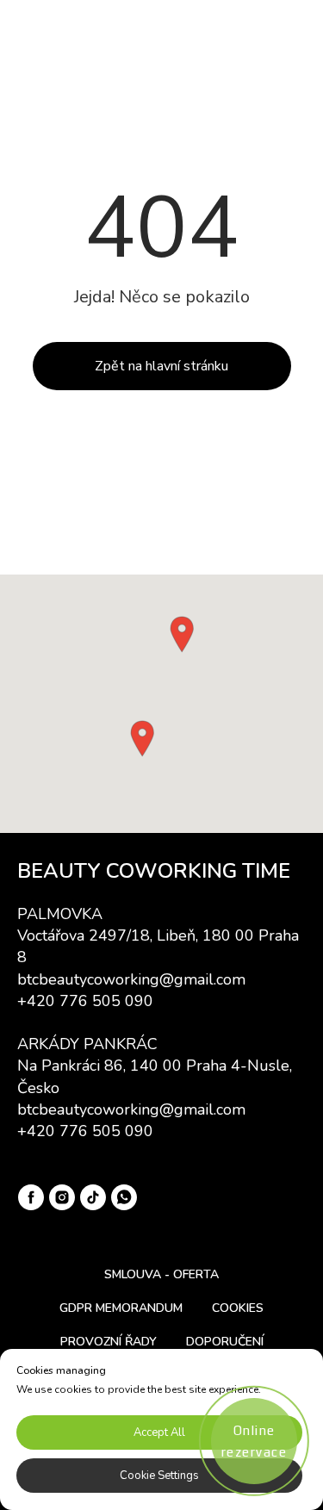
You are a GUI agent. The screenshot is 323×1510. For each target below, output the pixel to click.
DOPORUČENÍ (225, 1341)
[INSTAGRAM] (62, 1197)
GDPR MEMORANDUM (121, 1308)
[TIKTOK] (93, 1197)
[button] (182, 634)
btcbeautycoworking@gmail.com (131, 979)
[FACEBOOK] (31, 1197)
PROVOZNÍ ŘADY (108, 1341)
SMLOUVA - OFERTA (161, 1274)
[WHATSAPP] (124, 1197)
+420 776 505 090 (85, 1001)
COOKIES (238, 1308)
